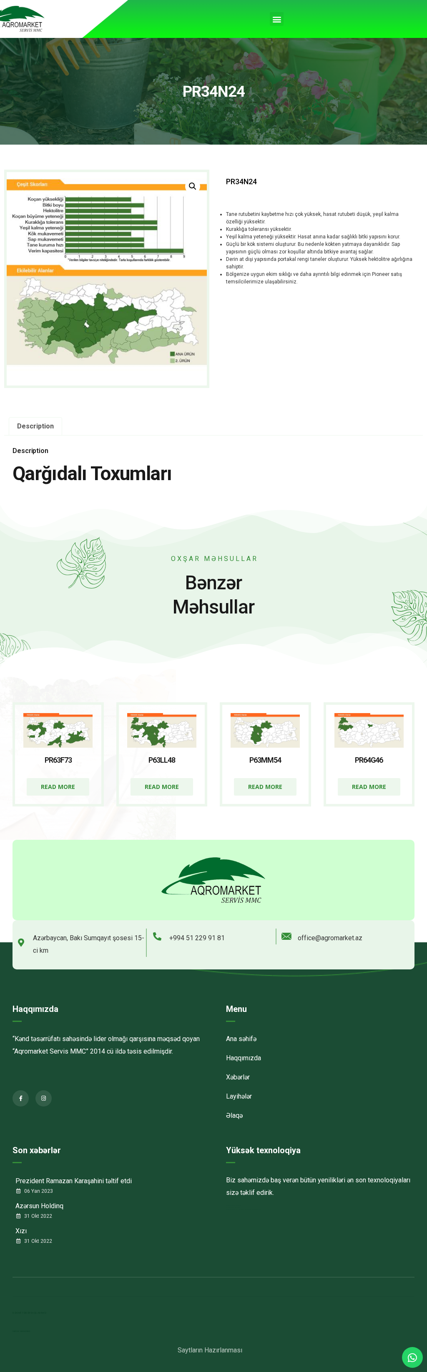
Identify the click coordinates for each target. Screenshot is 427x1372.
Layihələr (239, 1096)
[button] (277, 19)
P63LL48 (161, 760)
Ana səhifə (241, 1039)
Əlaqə (234, 1115)
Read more (58, 787)
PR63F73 (58, 760)
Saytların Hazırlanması (210, 1350)
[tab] (35, 426)
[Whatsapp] (412, 1357)
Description (35, 426)
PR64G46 (369, 760)
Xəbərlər (238, 1077)
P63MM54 (265, 760)
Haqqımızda (35, 1009)
